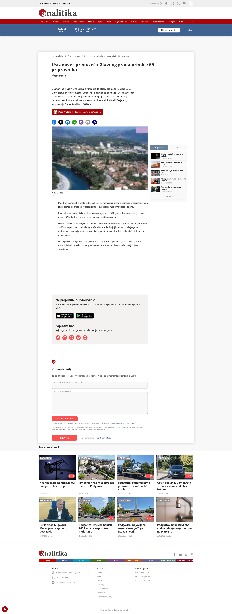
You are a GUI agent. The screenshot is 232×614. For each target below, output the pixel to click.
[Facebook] (54, 122)
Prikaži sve (168, 197)
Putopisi (66, 3)
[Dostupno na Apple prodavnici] (65, 316)
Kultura (134, 22)
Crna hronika (79, 22)
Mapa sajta (101, 593)
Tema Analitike (44, 3)
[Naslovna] (5, 609)
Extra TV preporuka (142, 576)
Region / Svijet (121, 22)
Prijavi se (64, 437)
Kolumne (56, 3)
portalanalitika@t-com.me (65, 582)
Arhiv (99, 576)
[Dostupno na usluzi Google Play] (85, 316)
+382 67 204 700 (61, 578)
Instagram (172, 3)
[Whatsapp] (74, 122)
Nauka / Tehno (158, 22)
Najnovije (44, 22)
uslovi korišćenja (129, 423)
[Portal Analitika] (58, 13)
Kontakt (99, 580)
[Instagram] (64, 337)
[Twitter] (60, 122)
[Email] (87, 122)
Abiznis (91, 22)
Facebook (166, 3)
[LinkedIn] (85, 337)
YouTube (184, 3)
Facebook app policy (104, 597)
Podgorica (77, 56)
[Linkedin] (67, 122)
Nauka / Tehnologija (167, 560)
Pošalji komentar (65, 418)
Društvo (66, 22)
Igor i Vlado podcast (142, 572)
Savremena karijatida (185, 560)
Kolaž (109, 22)
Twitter (178, 3)
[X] (71, 337)
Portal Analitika (57, 56)
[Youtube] (78, 337)
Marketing (100, 585)
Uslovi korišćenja (103, 589)
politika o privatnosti (116, 423)
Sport (100, 22)
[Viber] (81, 122)
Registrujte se (105, 438)
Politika (55, 22)
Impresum (101, 572)
